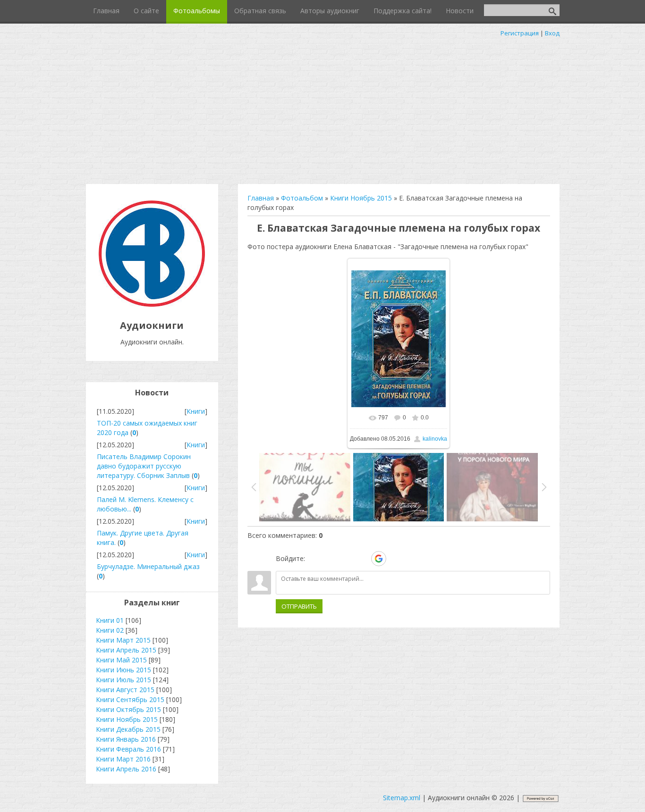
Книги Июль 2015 (123, 679)
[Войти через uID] (314, 559)
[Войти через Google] (378, 558)
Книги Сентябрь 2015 (130, 699)
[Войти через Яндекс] (362, 559)
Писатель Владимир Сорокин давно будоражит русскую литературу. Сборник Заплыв (144, 466)
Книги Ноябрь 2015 (361, 197)
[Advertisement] (322, 108)
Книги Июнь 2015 (123, 669)
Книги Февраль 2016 (128, 749)
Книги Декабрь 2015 (128, 729)
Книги (196, 411)
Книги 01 (110, 620)
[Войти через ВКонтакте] (330, 559)
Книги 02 (110, 630)
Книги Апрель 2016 (126, 768)
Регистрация (520, 33)
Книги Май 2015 (121, 659)
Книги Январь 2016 (126, 739)
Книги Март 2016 (123, 758)
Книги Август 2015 (125, 689)
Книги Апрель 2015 (126, 649)
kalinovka (435, 438)
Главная (260, 197)
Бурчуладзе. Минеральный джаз (148, 566)
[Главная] (152, 304)
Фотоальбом (302, 197)
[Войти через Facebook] (346, 559)
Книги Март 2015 (123, 640)
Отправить (299, 606)
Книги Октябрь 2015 (128, 709)
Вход (552, 33)
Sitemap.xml (401, 797)
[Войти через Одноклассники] (395, 559)
